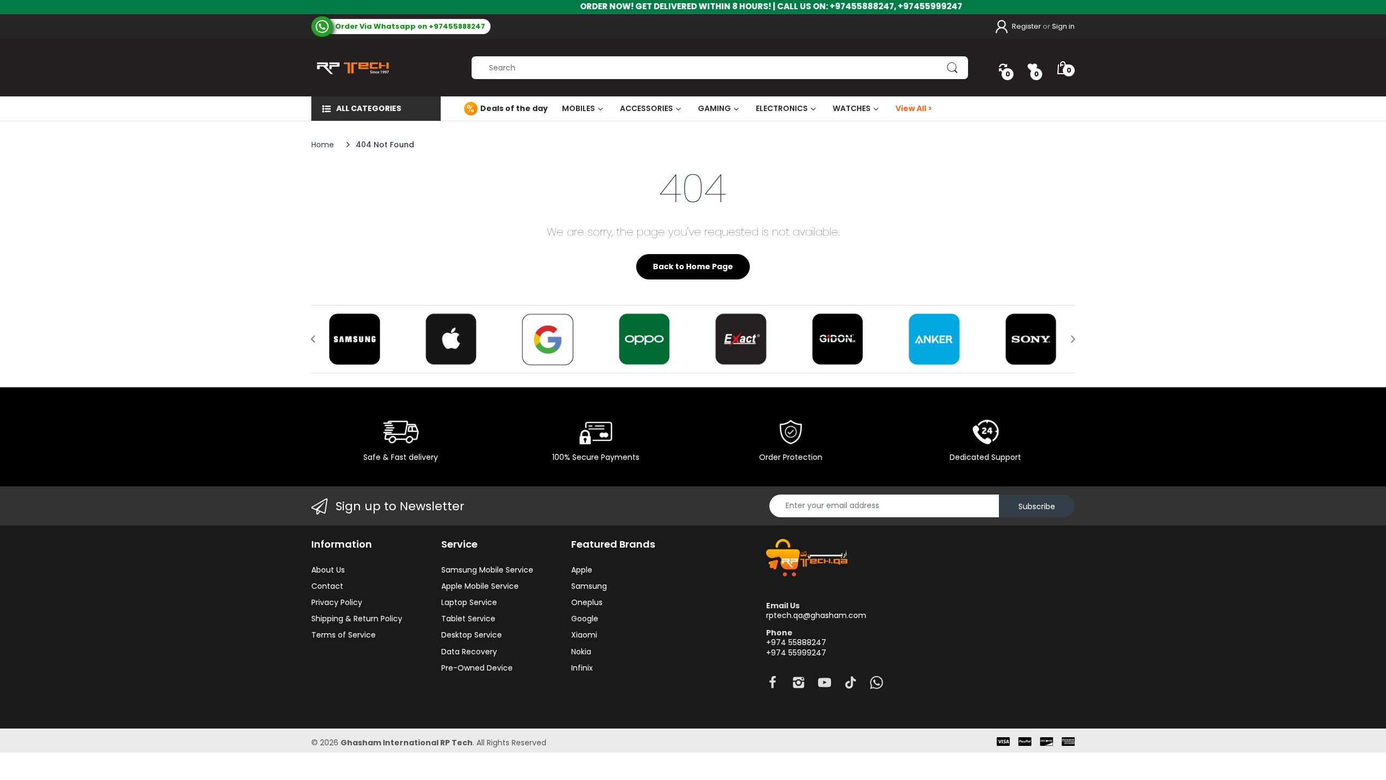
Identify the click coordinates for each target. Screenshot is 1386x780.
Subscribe (1036, 506)
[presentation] (313, 339)
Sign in (1063, 26)
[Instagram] (798, 685)
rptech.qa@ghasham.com (816, 615)
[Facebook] (772, 685)
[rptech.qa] (350, 68)
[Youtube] (824, 685)
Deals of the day (514, 108)
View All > (913, 108)
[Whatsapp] (876, 685)
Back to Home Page (693, 266)
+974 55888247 (796, 642)
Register (1026, 26)
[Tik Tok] (850, 685)
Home (322, 144)
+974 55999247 (796, 652)
